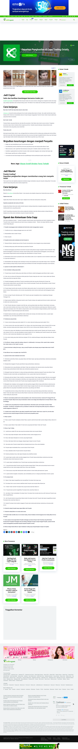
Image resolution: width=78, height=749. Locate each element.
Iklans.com (33, 684)
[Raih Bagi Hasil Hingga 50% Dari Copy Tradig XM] (11, 555)
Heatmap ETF (21, 674)
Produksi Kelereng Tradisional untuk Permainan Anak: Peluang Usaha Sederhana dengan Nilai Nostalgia (13, 697)
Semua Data (20, 676)
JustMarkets (66, 90)
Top (27, 19)
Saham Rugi (64, 674)
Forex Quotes (56, 676)
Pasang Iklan (49, 737)
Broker (31, 19)
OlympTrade (50, 16)
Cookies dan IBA (64, 737)
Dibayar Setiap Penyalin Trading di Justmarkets (11, 590)
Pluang (36, 16)
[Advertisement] (39, 31)
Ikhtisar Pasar (13, 677)
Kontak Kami (43, 737)
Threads (38, 689)
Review (54, 737)
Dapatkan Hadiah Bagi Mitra (65, 98)
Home (23, 19)
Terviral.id (63, 684)
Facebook (23, 689)
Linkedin (18, 689)
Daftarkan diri (6, 113)
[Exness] (60, 75)
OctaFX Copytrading (8, 100)
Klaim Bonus (66, 179)
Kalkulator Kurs (10, 679)
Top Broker (59, 679)
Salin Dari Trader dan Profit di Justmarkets (48, 559)
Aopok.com (22, 684)
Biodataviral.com (69, 684)
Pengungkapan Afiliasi (57, 738)
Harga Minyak (6, 676)
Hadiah (64, 168)
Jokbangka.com (39, 684)
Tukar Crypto (47, 679)
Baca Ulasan (62, 85)
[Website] (74, 16)
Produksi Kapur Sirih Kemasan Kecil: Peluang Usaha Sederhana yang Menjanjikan (12, 701)
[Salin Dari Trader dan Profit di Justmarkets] (48, 555)
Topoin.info (11, 684)
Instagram (28, 689)
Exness (12, 16)
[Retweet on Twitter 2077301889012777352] (59, 715)
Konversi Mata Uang (27, 677)
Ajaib (22, 16)
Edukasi (41, 19)
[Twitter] (64, 16)
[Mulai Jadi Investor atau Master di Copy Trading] (30, 555)
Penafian (16, 729)
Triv (27, 16)
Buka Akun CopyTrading (29, 91)
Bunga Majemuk (24, 679)
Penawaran (5, 680)
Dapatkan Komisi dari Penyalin (65, 96)
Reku (19, 16)
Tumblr (72, 689)
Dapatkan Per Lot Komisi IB (64, 95)
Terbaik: (4, 16)
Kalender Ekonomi (49, 676)
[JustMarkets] (60, 92)
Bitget (33, 16)
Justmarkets (45, 16)
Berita (46, 19)
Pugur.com (17, 684)
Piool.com (28, 684)
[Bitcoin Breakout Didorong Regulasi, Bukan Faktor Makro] (61, 212)
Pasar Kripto (19, 677)
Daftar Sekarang (29, 55)
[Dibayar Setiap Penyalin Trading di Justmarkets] (11, 585)
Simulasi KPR (31, 679)
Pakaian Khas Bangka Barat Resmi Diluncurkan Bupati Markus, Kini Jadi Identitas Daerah (38, 707)
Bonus (68, 679)
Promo (56, 19)
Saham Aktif (52, 674)
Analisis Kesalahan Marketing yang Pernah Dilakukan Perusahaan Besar (37, 696)
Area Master (10, 193)
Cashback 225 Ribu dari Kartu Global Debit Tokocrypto (67, 192)
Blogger (6, 689)
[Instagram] (68, 16)
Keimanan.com (47, 684)
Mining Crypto (54, 679)
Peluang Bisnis (19, 680)
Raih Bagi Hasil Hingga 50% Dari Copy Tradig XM (11, 560)
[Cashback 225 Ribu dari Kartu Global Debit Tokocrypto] (59, 192)
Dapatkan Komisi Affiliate (64, 78)
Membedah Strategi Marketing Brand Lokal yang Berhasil (38, 700)
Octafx (16, 16)
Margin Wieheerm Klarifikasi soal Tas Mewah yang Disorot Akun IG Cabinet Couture (14, 705)
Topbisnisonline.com (6, 738)
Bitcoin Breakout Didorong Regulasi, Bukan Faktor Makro (70, 208)
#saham (63, 705)
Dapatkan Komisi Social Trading (65, 79)
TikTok (41, 689)
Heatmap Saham (6, 674)
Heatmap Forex (14, 674)
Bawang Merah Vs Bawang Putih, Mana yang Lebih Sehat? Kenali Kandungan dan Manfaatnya (14, 708)
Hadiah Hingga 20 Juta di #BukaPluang (66, 170)
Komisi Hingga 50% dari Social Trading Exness (29, 590)
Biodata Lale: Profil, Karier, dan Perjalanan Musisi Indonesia (38, 703)
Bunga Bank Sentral (39, 674)
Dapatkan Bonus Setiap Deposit (65, 94)
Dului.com (53, 684)
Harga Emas (70, 674)
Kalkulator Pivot (44, 677)
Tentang (58, 737)
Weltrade (40, 16)
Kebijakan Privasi (43, 738)
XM (24, 16)
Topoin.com (5, 684)
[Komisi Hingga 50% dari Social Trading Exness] (30, 585)
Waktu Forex (68, 676)
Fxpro (30, 16)
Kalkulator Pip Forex (61, 677)
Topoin (68, 689)
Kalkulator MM (17, 679)
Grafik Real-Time (40, 676)
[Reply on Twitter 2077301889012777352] (57, 715)
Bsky (10, 689)
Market (35, 19)
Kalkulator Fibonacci (36, 677)
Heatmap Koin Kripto (29, 674)
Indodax (8, 16)
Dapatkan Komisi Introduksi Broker (65, 77)
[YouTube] (66, 16)
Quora (60, 689)
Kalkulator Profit (52, 677)
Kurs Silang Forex (32, 676)
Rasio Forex (62, 676)
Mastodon (52, 689)
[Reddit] (72, 16)
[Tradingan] (8, 19)
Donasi (36, 679)
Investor (51, 19)
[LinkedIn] (70, 16)
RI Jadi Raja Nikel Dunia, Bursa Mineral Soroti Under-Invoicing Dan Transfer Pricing (70, 217)
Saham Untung (59, 674)
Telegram (64, 689)
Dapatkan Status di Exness (65, 80)
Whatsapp (33, 689)
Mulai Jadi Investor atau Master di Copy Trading (30, 560)
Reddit (56, 689)
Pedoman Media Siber (66, 738)
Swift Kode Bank (13, 676)
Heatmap (26, 676)
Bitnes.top (58, 684)
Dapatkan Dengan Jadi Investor (65, 97)
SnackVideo (46, 689)
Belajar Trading (12, 680)
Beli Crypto (41, 679)
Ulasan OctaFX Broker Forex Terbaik (34, 164)
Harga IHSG (46, 674)
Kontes (68, 168)
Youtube (13, 689)
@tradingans (68, 702)
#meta (66, 705)
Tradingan (60, 702)
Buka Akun (70, 85)
